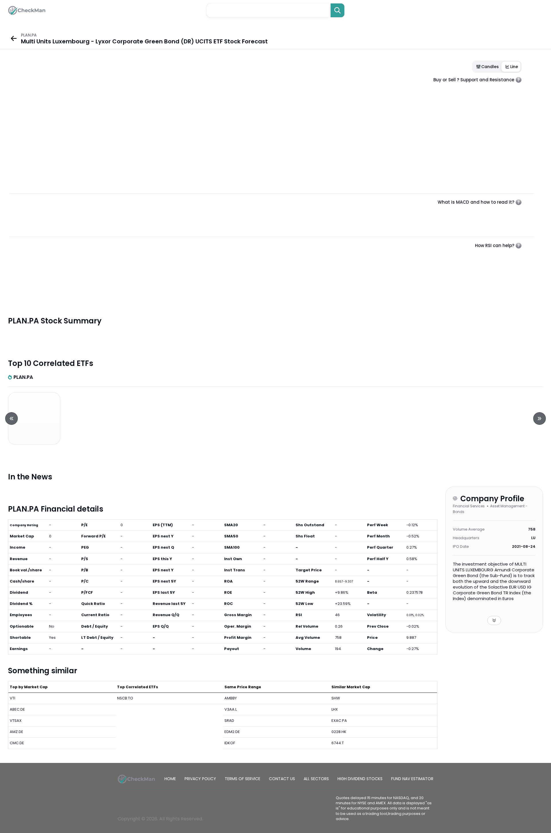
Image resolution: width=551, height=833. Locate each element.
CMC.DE (17, 743)
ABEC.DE (17, 709)
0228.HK (338, 731)
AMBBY (230, 698)
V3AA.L (230, 709)
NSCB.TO (125, 698)
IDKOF (229, 743)
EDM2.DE (232, 731)
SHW (335, 698)
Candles (490, 67)
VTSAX (16, 720)
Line (514, 67)
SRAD (229, 720)
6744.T (337, 743)
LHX (334, 709)
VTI (12, 698)
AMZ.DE (16, 731)
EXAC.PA (339, 720)
